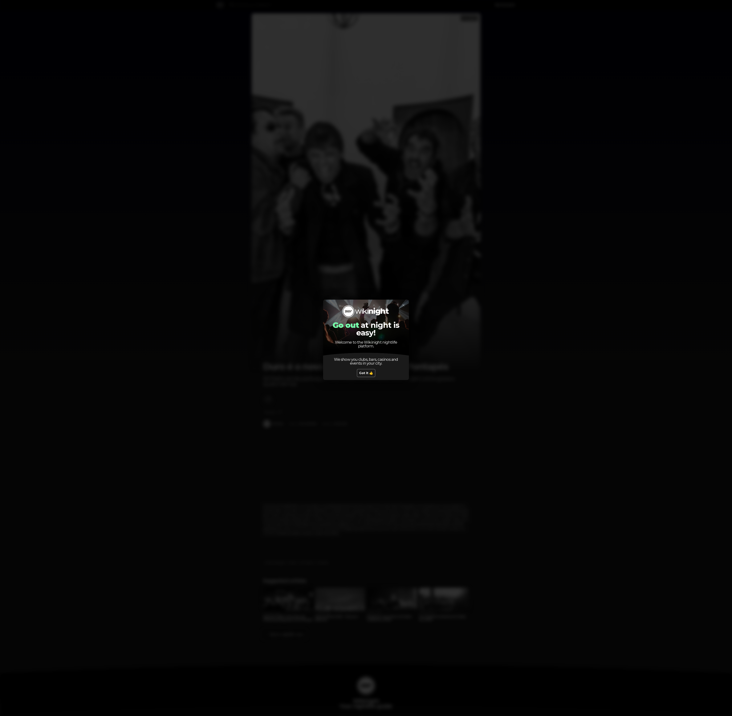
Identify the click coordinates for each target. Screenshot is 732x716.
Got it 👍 (366, 373)
